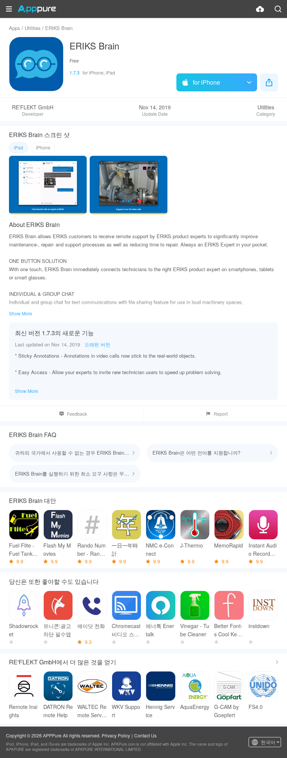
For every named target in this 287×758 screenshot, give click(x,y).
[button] (9, 9)
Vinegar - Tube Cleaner (194, 630)
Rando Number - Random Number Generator (91, 550)
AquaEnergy (194, 706)
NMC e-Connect (160, 549)
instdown (259, 626)
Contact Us (145, 735)
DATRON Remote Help (58, 711)
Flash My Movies (57, 549)
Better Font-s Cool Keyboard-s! (228, 630)
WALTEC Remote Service (92, 711)
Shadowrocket (23, 630)
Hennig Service (160, 711)
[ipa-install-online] (260, 9)
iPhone (43, 147)
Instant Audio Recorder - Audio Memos (263, 550)
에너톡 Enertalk (160, 630)
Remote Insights (23, 711)
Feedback (77, 413)
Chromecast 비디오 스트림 (126, 630)
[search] (278, 9)
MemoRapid (228, 545)
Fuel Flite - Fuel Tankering (23, 550)
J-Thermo (191, 545)
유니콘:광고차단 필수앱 (57, 630)
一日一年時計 (125, 549)
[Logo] (37, 9)
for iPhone (206, 82)
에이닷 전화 (91, 626)
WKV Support (126, 711)
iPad (18, 147)
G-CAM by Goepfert (226, 711)
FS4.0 (256, 706)
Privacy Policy (116, 735)
